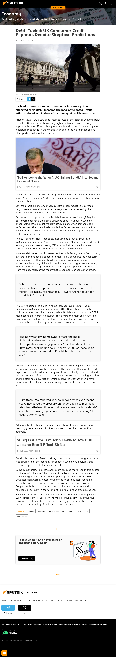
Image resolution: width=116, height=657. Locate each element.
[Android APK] (10, 632)
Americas (16, 600)
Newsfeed (41, 511)
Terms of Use (27, 624)
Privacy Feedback (79, 624)
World (4, 600)
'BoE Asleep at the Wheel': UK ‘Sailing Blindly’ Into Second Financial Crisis (58, 179)
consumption (22, 516)
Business (30, 511)
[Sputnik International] (13, 5)
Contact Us (39, 624)
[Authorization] (100, 3)
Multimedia (80, 600)
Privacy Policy (64, 624)
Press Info (15, 624)
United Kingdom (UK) (57, 511)
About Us (5, 624)
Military (50, 600)
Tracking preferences (98, 624)
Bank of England (74, 511)
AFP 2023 (21, 94)
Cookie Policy (51, 624)
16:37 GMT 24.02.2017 (25, 40)
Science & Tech (64, 600)
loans (86, 511)
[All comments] (4, 653)
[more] (97, 187)
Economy (20, 511)
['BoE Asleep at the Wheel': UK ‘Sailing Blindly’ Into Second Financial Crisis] (58, 156)
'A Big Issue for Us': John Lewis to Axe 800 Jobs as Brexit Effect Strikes (54, 442)
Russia (26, 600)
